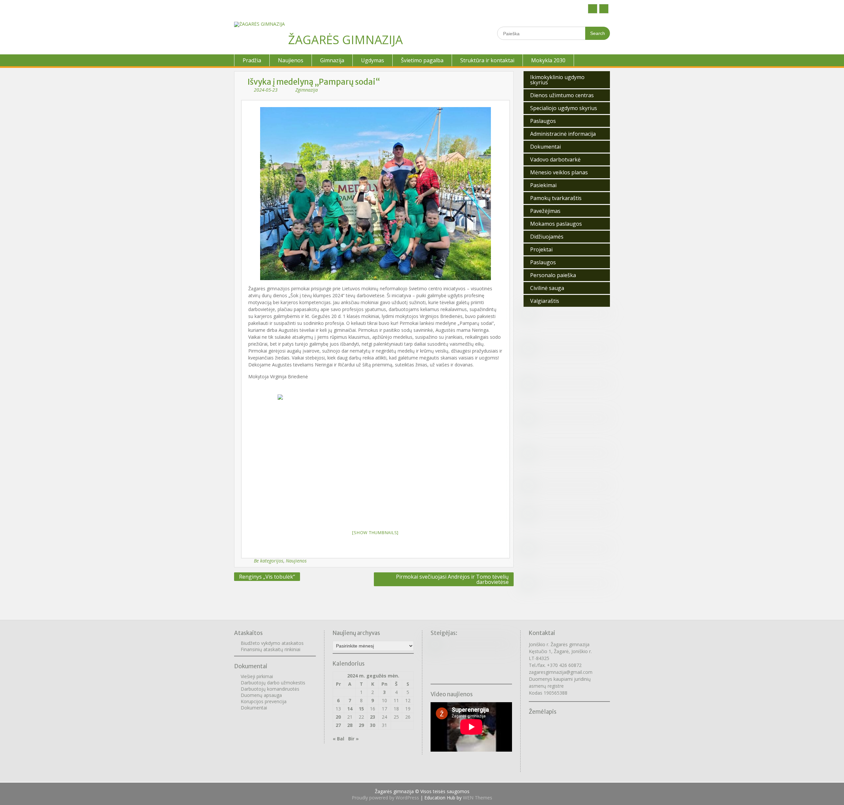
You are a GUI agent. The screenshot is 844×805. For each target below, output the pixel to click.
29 (361, 725)
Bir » (353, 738)
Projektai (541, 249)
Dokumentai (545, 146)
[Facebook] (592, 9)
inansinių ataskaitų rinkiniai (271, 649)
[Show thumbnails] (375, 532)
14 (349, 708)
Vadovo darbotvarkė (555, 159)
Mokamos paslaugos (556, 223)
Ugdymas (372, 60)
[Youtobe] (604, 9)
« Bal (338, 738)
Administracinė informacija (563, 133)
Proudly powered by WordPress (385, 797)
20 (338, 717)
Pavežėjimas (545, 211)
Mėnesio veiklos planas (559, 172)
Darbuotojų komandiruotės (270, 689)
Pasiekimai (543, 185)
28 (349, 725)
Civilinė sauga (547, 288)
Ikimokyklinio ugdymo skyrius (557, 79)
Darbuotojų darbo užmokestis (273, 682)
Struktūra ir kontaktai (487, 60)
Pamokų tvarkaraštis (556, 198)
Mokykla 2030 (548, 60)
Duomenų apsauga (261, 695)
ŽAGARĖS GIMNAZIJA (345, 40)
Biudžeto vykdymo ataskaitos (272, 643)
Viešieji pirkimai (257, 676)
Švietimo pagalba (422, 60)
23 (372, 717)
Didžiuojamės (546, 236)
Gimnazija (332, 60)
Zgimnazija (306, 90)
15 (361, 708)
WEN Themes (477, 797)
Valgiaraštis (544, 300)
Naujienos (290, 60)
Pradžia (252, 60)
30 (372, 725)
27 (338, 725)
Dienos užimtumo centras (562, 95)
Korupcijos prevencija (263, 701)
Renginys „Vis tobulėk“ (267, 576)
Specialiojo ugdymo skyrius (563, 108)
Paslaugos (543, 121)
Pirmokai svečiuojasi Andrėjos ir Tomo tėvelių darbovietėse (452, 579)
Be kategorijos (268, 561)
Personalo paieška (553, 275)
